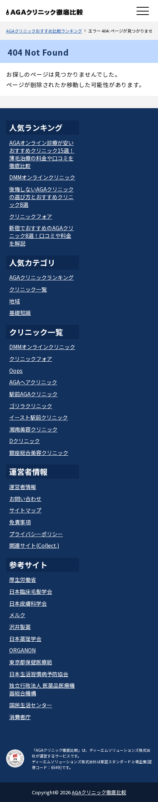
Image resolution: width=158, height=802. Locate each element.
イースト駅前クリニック (38, 417)
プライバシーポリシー (36, 534)
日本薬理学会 (25, 638)
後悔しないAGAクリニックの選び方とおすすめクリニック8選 (41, 196)
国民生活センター (30, 705)
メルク (17, 615)
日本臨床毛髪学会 (30, 591)
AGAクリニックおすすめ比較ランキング (44, 31)
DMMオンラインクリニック (42, 177)
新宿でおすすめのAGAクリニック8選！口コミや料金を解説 (41, 235)
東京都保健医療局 (30, 662)
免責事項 (20, 522)
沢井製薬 (20, 627)
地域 (14, 301)
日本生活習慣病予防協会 (38, 674)
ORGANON (22, 650)
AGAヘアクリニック (33, 382)
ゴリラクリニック (30, 406)
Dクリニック (24, 441)
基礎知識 (20, 312)
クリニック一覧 (28, 289)
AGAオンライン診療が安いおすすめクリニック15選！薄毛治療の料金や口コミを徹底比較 (41, 154)
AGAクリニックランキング (41, 277)
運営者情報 (22, 487)
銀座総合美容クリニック (38, 452)
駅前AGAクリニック (33, 394)
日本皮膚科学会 (28, 603)
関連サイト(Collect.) (34, 545)
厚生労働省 (22, 579)
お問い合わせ (25, 498)
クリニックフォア (30, 216)
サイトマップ (25, 510)
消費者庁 (20, 717)
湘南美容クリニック (33, 429)
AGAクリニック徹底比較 (99, 792)
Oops (16, 370)
